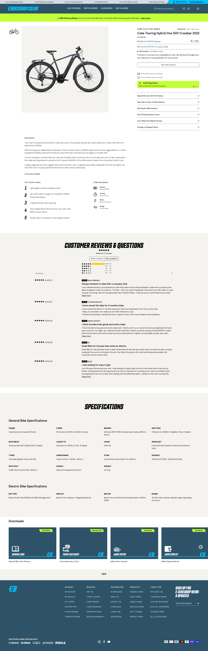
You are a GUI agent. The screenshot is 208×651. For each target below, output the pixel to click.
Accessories (106, 8)
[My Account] (189, 9)
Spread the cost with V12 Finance (150, 96)
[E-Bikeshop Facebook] (104, 642)
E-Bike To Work (93, 597)
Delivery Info (71, 607)
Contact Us (116, 602)
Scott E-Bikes (136, 612)
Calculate (157, 41)
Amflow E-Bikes (137, 607)
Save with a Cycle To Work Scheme (151, 102)
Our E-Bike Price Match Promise (149, 121)
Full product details (32, 173)
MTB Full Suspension (159, 607)
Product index (136, 617)
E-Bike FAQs (116, 612)
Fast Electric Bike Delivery (147, 108)
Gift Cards (69, 602)
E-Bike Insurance (93, 607)
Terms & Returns (72, 617)
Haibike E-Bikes (136, 592)
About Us (115, 597)
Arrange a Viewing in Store (147, 127)
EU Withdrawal (72, 612)
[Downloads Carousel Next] (201, 547)
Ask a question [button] (111, 258)
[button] (181, 29)
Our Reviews (116, 617)
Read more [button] (86, 295)
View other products (168, 65)
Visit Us (89, 592)
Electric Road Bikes (159, 602)
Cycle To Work (163, 46)
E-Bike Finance (92, 602)
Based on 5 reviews (104, 253)
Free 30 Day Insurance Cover (148, 114)
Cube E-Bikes (135, 597)
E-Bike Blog (116, 607)
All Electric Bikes (158, 617)
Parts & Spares (91, 8)
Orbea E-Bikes (136, 602)
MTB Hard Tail (156, 592)
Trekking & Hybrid (158, 597)
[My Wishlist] (184, 9)
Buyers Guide (116, 592)
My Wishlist (70, 597)
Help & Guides (122, 8)
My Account (70, 592)
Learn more (145, 18)
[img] (39, 280)
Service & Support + (197, 2)
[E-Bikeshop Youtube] (109, 642)
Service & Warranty (95, 617)
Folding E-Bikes (157, 612)
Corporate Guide (93, 612)
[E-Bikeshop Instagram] (99, 642)
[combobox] (166, 8)
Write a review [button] (96, 258)
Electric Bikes (73, 8)
